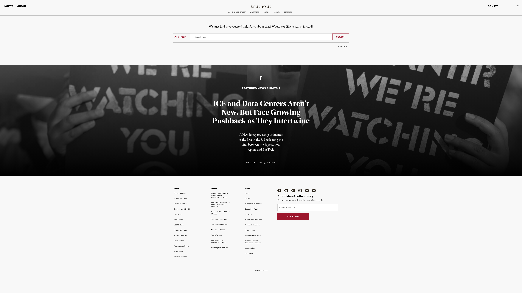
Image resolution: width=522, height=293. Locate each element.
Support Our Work (251, 209)
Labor (267, 12)
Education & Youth (180, 204)
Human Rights (179, 214)
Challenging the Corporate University (218, 241)
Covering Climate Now (219, 247)
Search (340, 36)
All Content (180, 36)
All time (341, 46)
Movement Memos (218, 230)
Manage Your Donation (253, 204)
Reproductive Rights (181, 246)
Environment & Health (182, 209)
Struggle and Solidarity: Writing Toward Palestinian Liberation (219, 195)
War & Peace (178, 251)
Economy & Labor (180, 198)
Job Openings (250, 248)
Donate (493, 6)
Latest (8, 6)
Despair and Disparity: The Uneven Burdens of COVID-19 (220, 204)
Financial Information (252, 225)
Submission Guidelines (253, 219)
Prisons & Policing (180, 235)
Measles (288, 12)
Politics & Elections (181, 230)
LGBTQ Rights (179, 225)
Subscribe (248, 214)
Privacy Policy (250, 230)
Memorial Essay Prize (253, 235)
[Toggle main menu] (510, 6)
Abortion (254, 12)
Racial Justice (179, 241)
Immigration (178, 219)
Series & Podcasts (180, 256)
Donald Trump (239, 12)
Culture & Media (180, 193)
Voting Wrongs (216, 235)
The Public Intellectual (219, 224)
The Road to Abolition (219, 219)
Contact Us (249, 253)
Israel (277, 12)
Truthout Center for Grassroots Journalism (253, 242)
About (21, 6)
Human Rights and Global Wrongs (220, 213)
